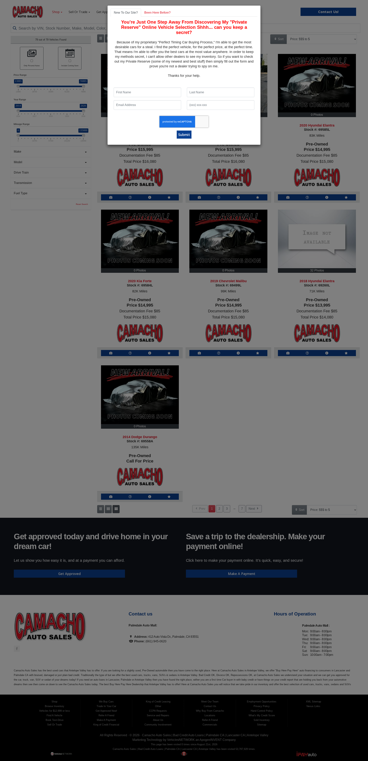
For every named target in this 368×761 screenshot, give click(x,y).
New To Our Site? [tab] (126, 12)
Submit (184, 134)
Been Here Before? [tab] (157, 12)
